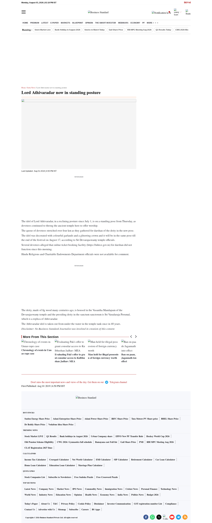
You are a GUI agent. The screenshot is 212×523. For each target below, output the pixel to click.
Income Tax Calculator (35, 459)
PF (143, 23)
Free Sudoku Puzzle (83, 477)
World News (30, 494)
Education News (63, 494)
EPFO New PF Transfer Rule (129, 436)
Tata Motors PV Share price (144, 418)
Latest (44, 23)
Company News (46, 489)
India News (31, 87)
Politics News (137, 494)
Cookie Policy (84, 503)
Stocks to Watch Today (94, 30)
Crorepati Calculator (59, 459)
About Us (45, 503)
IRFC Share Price (119, 418)
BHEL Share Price (169, 418)
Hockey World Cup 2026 (157, 436)
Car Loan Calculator (165, 459)
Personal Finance (149, 489)
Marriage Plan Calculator (90, 465)
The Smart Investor (105, 23)
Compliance (170, 503)
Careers (85, 509)
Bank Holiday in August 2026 (67, 30)
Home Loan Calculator (35, 465)
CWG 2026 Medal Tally (185, 30)
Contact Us (30, 509)
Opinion (89, 23)
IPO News (77, 489)
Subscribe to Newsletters (59, 477)
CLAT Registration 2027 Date (38, 447)
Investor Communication (119, 503)
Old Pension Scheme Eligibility (39, 442)
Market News (63, 489)
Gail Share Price (116, 30)
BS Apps (96, 509)
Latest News (30, 489)
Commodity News (93, 489)
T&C (55, 503)
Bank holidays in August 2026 (74, 436)
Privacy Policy (68, 503)
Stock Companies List (35, 477)
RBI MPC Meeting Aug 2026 (139, 30)
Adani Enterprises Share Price (67, 418)
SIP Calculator (121, 459)
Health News (91, 494)
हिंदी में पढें (187, 2)
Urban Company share (101, 436)
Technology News (169, 489)
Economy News (107, 494)
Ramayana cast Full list (106, 442)
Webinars (123, 23)
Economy (135, 23)
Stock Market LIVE (34, 436)
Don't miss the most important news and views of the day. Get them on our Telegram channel (79, 382)
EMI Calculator (103, 459)
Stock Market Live (43, 30)
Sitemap (62, 509)
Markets (65, 23)
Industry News (46, 494)
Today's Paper (31, 503)
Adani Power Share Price (96, 418)
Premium (34, 23)
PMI (141, 442)
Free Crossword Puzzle (107, 477)
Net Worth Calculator (82, 459)
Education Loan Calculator (62, 465)
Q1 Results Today (163, 30)
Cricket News (132, 489)
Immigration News (113, 489)
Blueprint (77, 23)
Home (25, 23)
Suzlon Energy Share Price (37, 418)
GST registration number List (148, 503)
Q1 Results (51, 436)
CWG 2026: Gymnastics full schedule (74, 442)
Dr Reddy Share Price (35, 424)
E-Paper (54, 23)
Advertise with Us (46, 509)
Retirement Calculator (141, 459)
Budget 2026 (152, 494)
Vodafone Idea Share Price (60, 424)
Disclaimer (99, 503)
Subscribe (73, 509)
